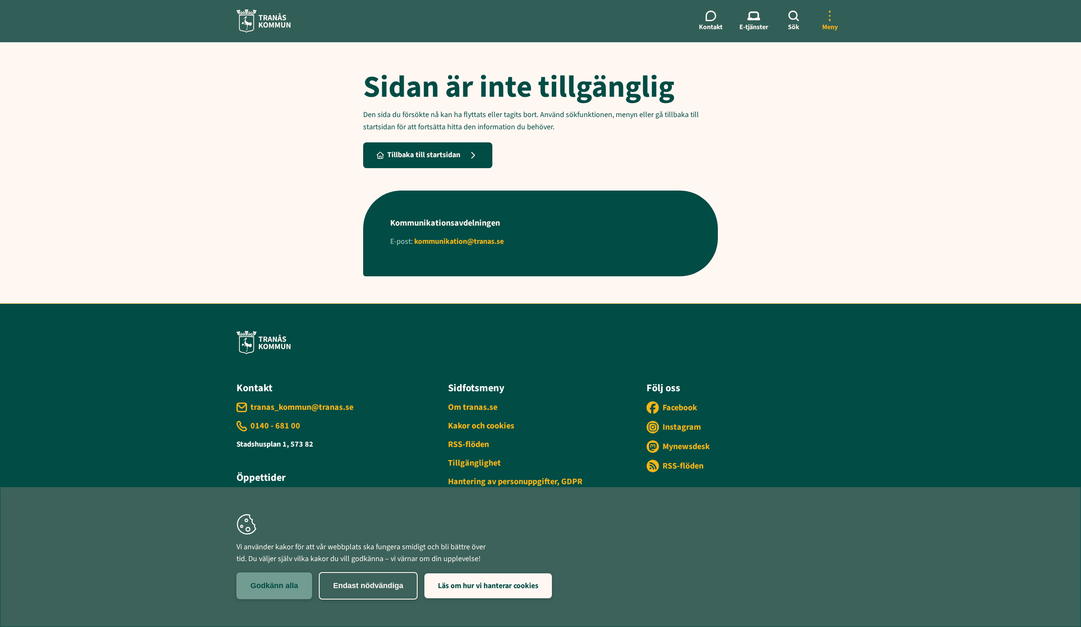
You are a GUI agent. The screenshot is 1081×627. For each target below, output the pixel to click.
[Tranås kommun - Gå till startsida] (263, 21)
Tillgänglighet (474, 463)
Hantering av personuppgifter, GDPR (515, 482)
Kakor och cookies (481, 426)
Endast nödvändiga (368, 585)
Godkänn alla (274, 585)
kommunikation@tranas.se (459, 241)
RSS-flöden (468, 444)
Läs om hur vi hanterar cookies (488, 586)
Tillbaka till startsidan (423, 155)
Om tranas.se (472, 407)
